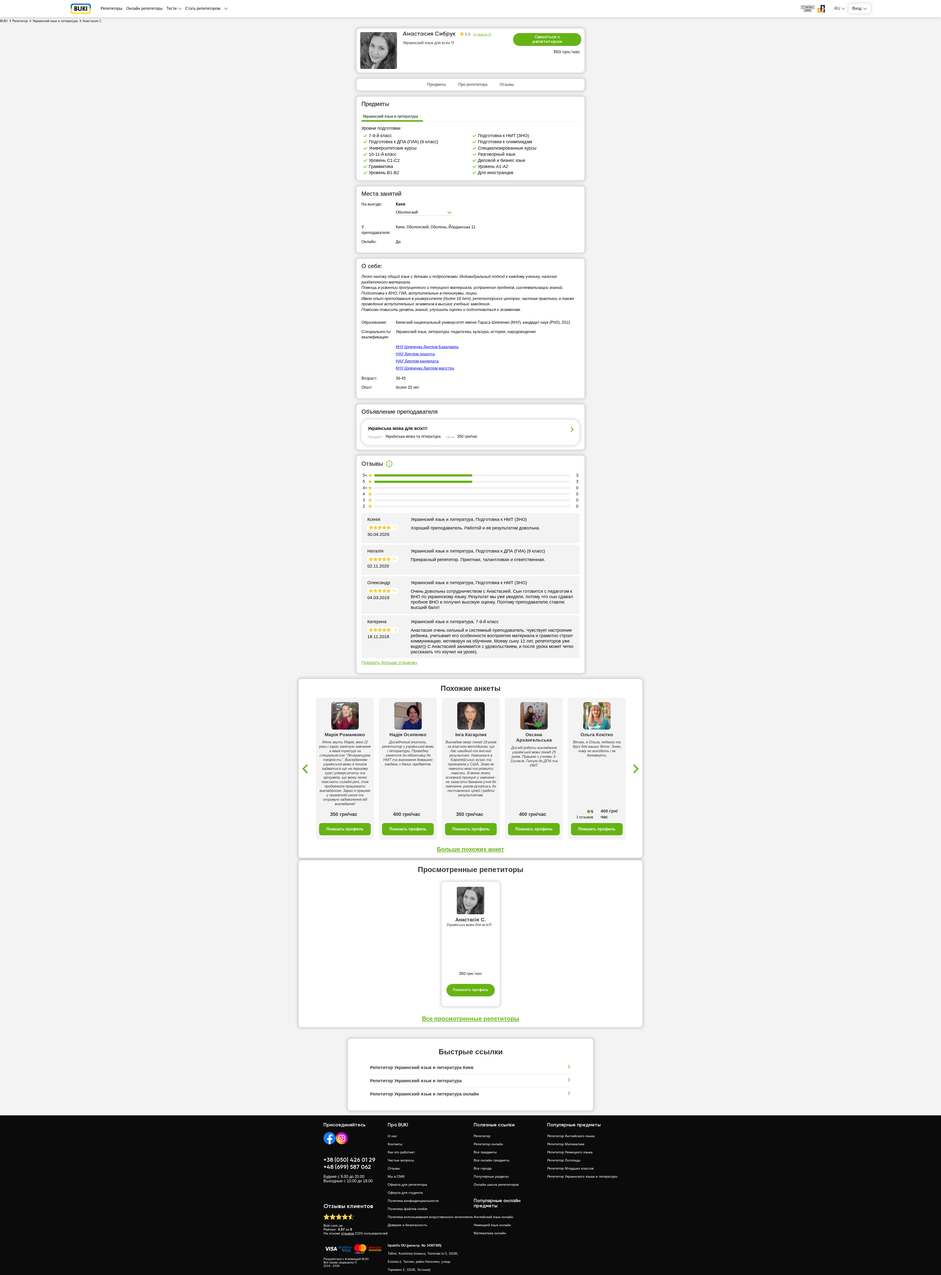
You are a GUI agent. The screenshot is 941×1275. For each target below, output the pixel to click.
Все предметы (485, 1152)
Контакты (395, 1144)
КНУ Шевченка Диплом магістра (425, 368)
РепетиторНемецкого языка (570, 1152)
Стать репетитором (202, 8)
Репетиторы (112, 8)
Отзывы (394, 1168)
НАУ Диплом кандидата (417, 361)
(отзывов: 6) (482, 34)
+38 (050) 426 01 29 (349, 1160)
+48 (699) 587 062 (347, 1167)
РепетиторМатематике (565, 1144)
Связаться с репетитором (547, 39)
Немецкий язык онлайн (492, 1225)
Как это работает (401, 1152)
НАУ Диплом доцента (415, 354)
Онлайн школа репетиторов (496, 1184)
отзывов (347, 1233)
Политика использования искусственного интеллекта (430, 1217)
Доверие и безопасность (407, 1225)
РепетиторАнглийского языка (571, 1136)
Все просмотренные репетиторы (470, 1018)
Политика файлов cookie (407, 1209)
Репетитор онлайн (488, 1144)
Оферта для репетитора (407, 1184)
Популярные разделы (491, 1176)
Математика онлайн (490, 1233)
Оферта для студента (405, 1193)
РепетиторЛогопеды (564, 1160)
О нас (392, 1136)
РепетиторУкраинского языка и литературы (582, 1176)
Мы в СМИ (396, 1176)
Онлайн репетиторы (144, 8)
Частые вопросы (401, 1160)
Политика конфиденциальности (413, 1201)
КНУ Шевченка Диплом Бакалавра (427, 347)
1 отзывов (584, 817)
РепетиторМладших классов (570, 1168)
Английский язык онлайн (493, 1217)
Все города (483, 1168)
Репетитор (482, 1136)
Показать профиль (345, 829)
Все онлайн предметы (491, 1160)
